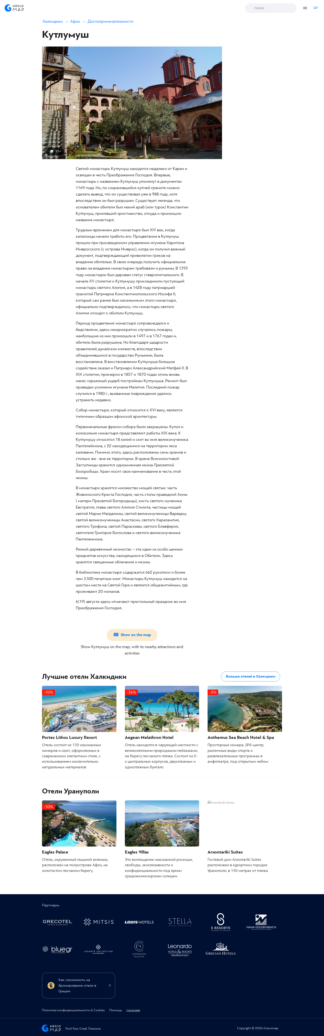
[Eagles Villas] (162, 823)
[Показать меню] (316, 7)
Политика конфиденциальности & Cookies (73, 1010)
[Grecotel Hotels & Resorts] (59, 923)
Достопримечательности (110, 21)
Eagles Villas (137, 852)
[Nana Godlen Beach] (263, 923)
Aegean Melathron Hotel (149, 738)
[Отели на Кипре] (141, 923)
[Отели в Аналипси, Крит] (181, 923)
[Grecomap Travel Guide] (14, 8)
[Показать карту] (304, 7)
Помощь (115, 1010)
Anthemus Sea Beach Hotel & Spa (241, 738)
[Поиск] (250, 8)
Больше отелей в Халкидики (250, 676)
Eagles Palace (55, 852)
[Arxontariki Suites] (245, 823)
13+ (58, 151)
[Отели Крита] (222, 923)
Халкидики (53, 21)
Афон (75, 21)
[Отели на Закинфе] (100, 950)
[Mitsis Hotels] (100, 923)
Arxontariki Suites (225, 852)
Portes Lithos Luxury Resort (69, 738)
